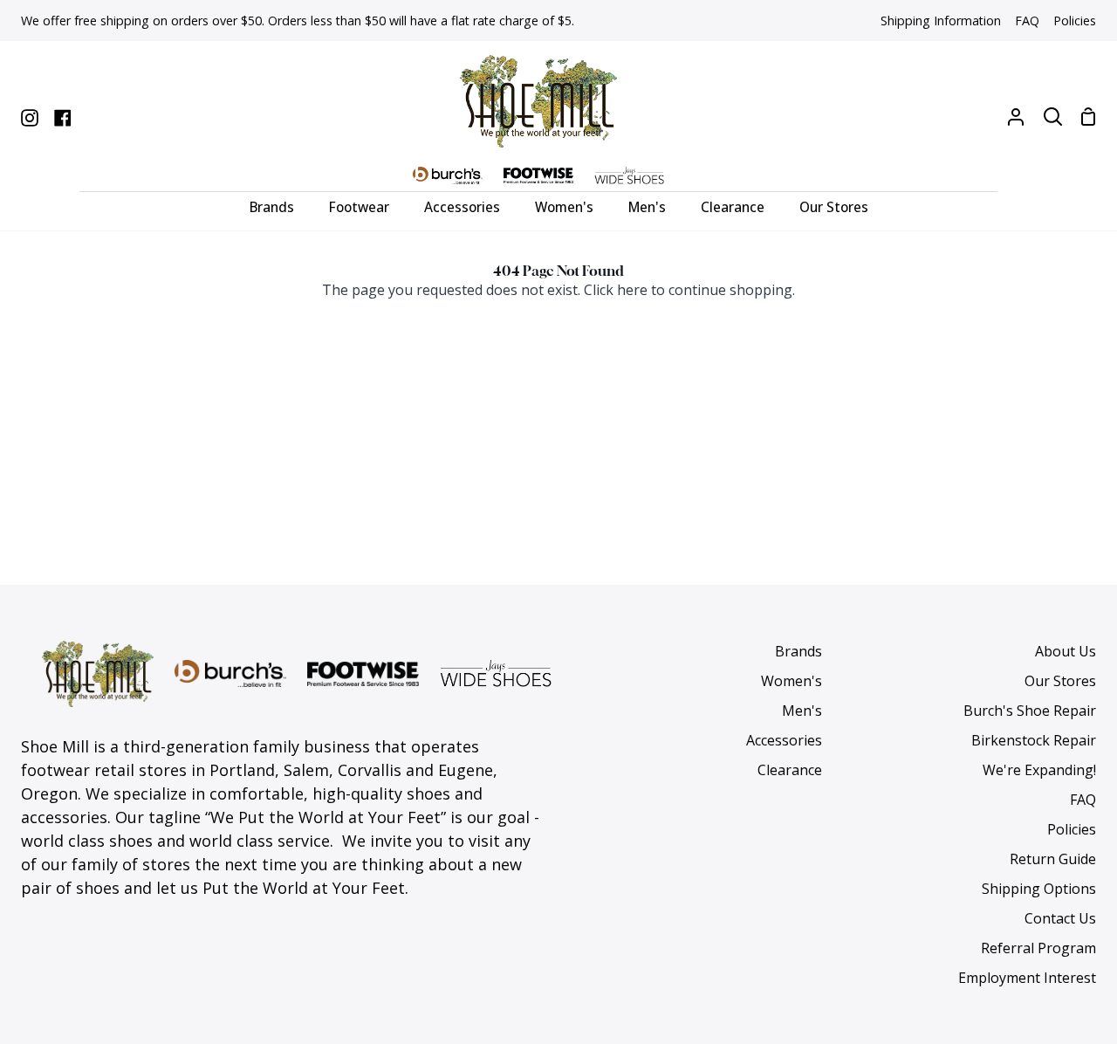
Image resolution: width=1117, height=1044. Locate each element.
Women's (791, 680)
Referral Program (1038, 948)
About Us (1065, 651)
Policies (1071, 829)
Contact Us (1060, 918)
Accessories (784, 740)
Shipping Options (1039, 888)
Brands (798, 651)
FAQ (1083, 799)
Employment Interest (1027, 977)
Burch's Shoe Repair (1029, 710)
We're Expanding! (1039, 770)
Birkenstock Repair (1033, 740)
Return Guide (1053, 859)
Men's (802, 710)
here (632, 289)
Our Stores (1060, 680)
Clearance (789, 770)
